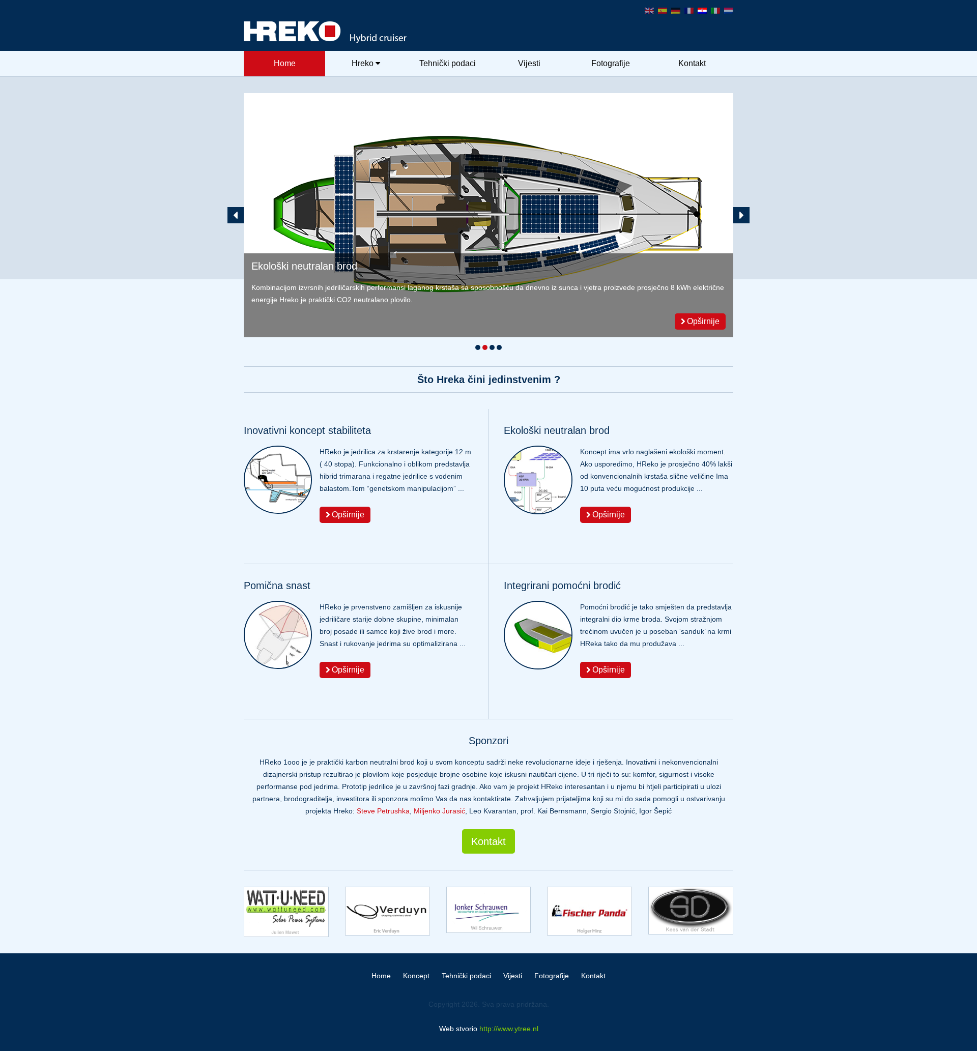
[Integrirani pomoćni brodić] (538, 635)
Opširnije (702, 321)
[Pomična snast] (488, 215)
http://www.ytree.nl (508, 1029)
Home (285, 63)
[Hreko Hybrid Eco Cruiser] (488, 32)
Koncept (416, 976)
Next (741, 215)
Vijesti (529, 63)
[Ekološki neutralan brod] (538, 480)
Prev (235, 215)
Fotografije (610, 63)
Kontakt (692, 63)
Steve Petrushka (383, 811)
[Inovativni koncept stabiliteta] (278, 480)
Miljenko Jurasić (439, 811)
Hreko (362, 63)
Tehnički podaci (447, 63)
